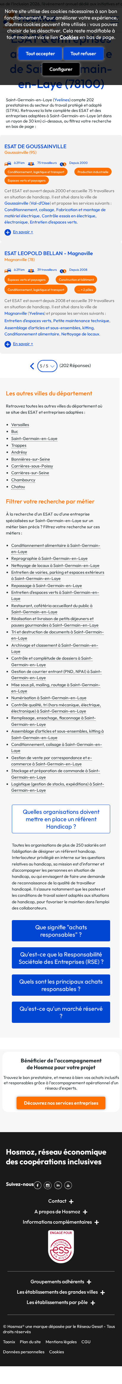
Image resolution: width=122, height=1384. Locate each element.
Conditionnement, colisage (29, 209)
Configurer (61, 69)
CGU (86, 1341)
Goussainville (16, 203)
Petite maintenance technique (81, 320)
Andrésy (19, 452)
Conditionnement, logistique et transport (36, 172)
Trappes (18, 445)
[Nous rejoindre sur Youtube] (69, 1185)
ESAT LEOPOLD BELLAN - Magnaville (48, 253)
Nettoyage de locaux (80, 334)
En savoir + (23, 231)
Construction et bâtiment (76, 280)
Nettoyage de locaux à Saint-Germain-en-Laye (55, 565)
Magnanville (15, 313)
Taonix (9, 1341)
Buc (14, 431)
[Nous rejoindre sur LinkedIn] (59, 1185)
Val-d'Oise (40, 203)
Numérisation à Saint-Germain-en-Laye (48, 697)
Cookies (69, 37)
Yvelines (61, 99)
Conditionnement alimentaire (31, 334)
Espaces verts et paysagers (27, 180)
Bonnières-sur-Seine (30, 459)
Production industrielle (93, 172)
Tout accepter (40, 53)
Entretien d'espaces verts (53, 222)
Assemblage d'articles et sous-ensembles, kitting (49, 327)
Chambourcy (23, 479)
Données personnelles (23, 1351)
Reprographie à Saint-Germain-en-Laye (49, 558)
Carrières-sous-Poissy (32, 466)
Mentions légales (61, 1341)
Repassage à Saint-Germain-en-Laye (46, 585)
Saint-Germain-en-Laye (34, 438)
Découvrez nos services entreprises (61, 1103)
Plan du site (30, 1341)
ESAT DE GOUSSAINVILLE (35, 146)
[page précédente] (33, 366)
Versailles (20, 424)
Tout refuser (83, 53)
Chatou (18, 486)
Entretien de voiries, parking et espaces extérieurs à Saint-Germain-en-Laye (57, 575)
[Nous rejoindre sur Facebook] (39, 1185)
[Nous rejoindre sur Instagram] (49, 1185)
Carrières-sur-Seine (30, 472)
